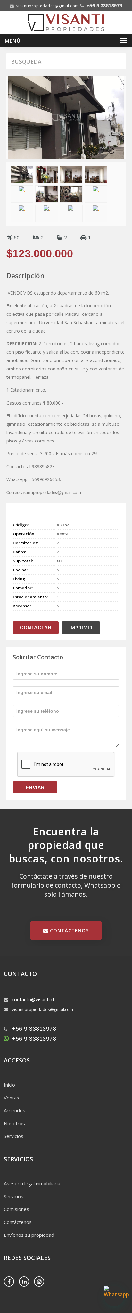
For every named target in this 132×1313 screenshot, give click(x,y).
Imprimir (81, 627)
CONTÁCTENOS (68, 930)
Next (120, 111)
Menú (13, 40)
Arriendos (14, 1110)
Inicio (9, 1084)
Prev (11, 111)
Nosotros (14, 1123)
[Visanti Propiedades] (66, 22)
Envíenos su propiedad (29, 1235)
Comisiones (16, 1209)
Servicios (13, 1136)
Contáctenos (18, 1222)
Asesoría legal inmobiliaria (32, 1183)
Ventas (11, 1097)
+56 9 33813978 (104, 5)
